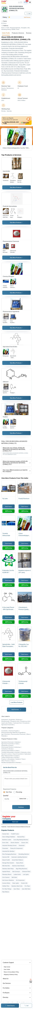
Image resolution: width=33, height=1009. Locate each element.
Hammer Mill (5, 857)
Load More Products (16, 702)
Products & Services (18, 33)
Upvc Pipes (17, 889)
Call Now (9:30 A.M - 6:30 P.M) (11, 122)
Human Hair (5, 834)
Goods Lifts (24, 883)
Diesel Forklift (6, 860)
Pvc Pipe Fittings (6, 889)
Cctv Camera (5, 877)
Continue (21, 807)
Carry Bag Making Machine (21, 839)
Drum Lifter (5, 842)
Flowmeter (5, 848)
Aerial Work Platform (17, 860)
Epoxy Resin (19, 863)
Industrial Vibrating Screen (9, 845)
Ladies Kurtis (17, 874)
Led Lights (26, 874)
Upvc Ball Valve (26, 889)
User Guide (7, 969)
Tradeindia (3, 826)
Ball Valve (14, 877)
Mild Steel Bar (6, 865)
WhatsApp (26, 122)
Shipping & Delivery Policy (11, 974)
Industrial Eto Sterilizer (8, 851)
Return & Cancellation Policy (11, 972)
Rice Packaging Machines (9, 854)
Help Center (7, 967)
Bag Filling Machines (21, 868)
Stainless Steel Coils (17, 886)
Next (27, 140)
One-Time (9, 792)
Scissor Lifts (24, 842)
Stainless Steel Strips (8, 868)
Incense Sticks (6, 883)
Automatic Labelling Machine (19, 857)
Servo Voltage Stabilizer (8, 836)
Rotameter (22, 845)
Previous (5, 140)
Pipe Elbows (5, 891)
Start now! (15, 822)
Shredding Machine (24, 854)
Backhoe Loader (6, 839)
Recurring (19, 792)
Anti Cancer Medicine (8, 880)
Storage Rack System (8, 863)
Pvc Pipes (27, 886)
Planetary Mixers (6, 874)
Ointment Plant (26, 871)
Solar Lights (15, 883)
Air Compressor (20, 880)
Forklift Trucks (15, 834)
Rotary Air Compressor (16, 848)
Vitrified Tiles (5, 886)
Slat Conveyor (16, 871)
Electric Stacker (15, 842)
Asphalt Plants (6, 871)
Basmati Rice (20, 836)
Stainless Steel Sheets (18, 865)
